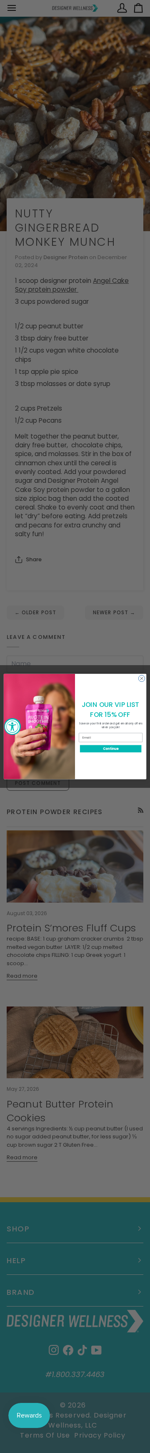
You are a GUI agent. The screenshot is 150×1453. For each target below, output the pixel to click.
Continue (111, 748)
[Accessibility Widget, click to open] (12, 726)
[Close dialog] (141, 678)
